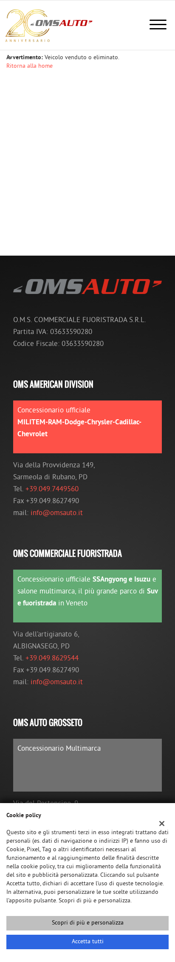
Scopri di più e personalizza (88, 923)
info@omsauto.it (57, 513)
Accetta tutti (88, 941)
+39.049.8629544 (52, 658)
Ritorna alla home (29, 66)
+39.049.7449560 (52, 489)
